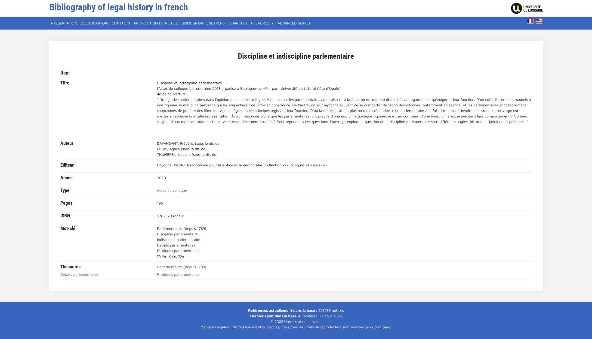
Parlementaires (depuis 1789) (181, 267)
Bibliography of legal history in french (118, 7)
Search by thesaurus (248, 23)
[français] (530, 21)
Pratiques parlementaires (178, 274)
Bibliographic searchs (203, 23)
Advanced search (294, 23)
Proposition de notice (156, 23)
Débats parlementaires (79, 274)
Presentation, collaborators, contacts (90, 23)
